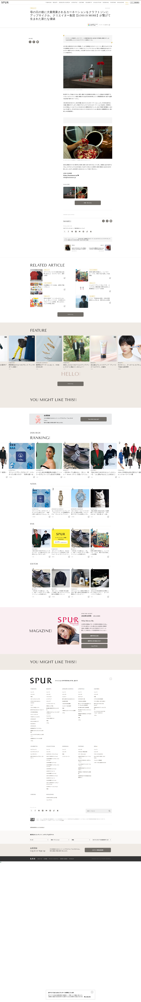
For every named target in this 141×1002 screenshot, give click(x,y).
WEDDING (106, 2)
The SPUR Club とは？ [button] (93, 419)
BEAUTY (55, 2)
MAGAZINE (120, 2)
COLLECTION (97, 2)
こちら (62, 820)
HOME (65, 238)
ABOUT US (39, 858)
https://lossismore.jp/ (70, 175)
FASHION (48, 2)
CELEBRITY (88, 2)
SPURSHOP (71, 858)
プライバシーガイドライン (53, 858)
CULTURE (81, 2)
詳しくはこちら (87, 996)
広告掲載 (45, 858)
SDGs (126, 2)
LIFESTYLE (74, 2)
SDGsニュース (74, 238)
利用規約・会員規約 (63, 858)
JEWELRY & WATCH (64, 2)
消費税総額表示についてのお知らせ (37, 827)
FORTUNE (113, 2)
